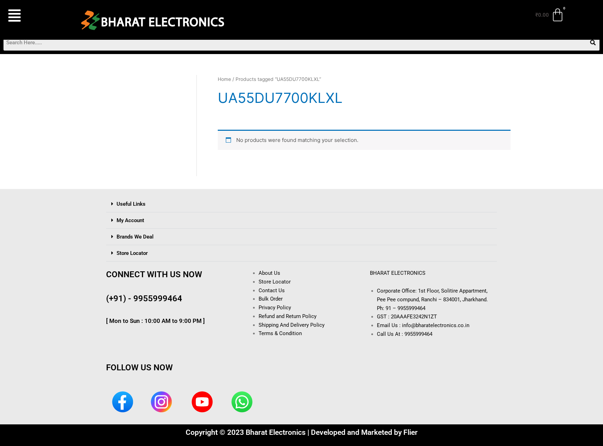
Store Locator (132, 253)
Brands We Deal (135, 237)
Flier (410, 432)
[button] (32, 15)
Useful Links (131, 204)
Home (224, 79)
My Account (130, 220)
